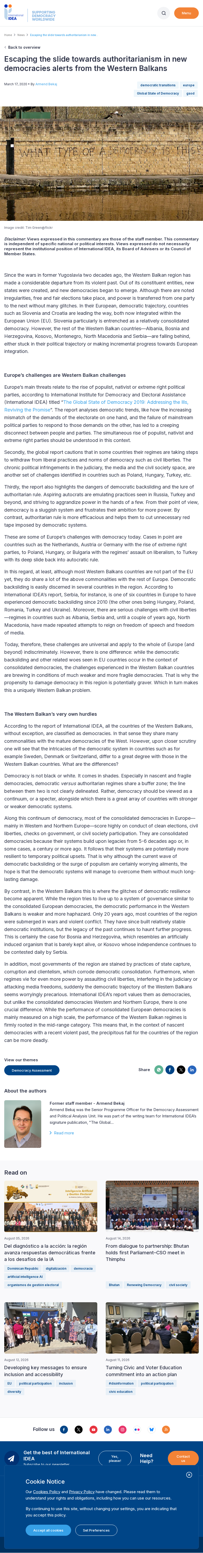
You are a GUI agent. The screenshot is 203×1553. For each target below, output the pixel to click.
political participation (35, 1383)
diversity (14, 1392)
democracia (83, 1268)
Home (8, 35)
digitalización (56, 1268)
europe (189, 85)
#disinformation (121, 1383)
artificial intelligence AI (25, 1277)
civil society (178, 1285)
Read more (64, 1132)
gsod (190, 93)
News (21, 35)
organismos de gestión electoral (33, 1285)
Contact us (183, 1458)
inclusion (66, 1383)
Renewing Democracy (144, 1285)
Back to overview (24, 47)
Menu (186, 13)
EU (9, 1383)
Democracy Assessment (32, 1070)
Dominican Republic (22, 1268)
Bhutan (114, 1285)
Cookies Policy (46, 1491)
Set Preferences (96, 1530)
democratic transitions (158, 85)
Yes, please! (115, 1458)
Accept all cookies (48, 1530)
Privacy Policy (82, 1491)
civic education (120, 1392)
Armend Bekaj (46, 84)
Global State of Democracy (158, 93)
